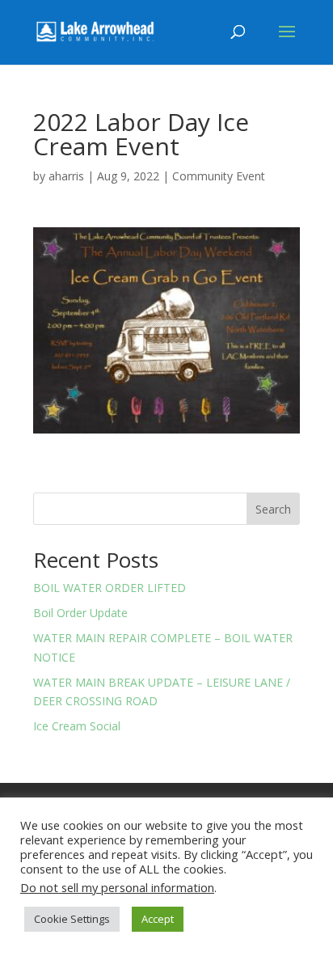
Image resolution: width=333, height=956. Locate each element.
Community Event (218, 176)
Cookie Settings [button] (72, 919)
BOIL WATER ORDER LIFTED (109, 587)
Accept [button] (157, 919)
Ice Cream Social (76, 726)
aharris (66, 176)
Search (273, 509)
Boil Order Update (80, 612)
